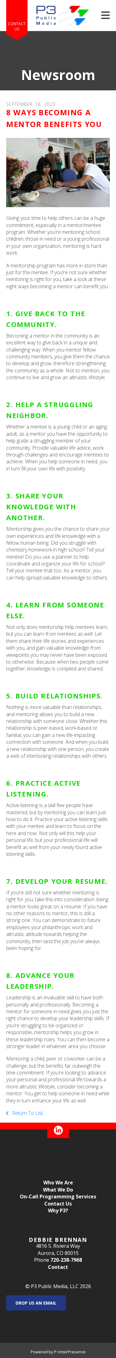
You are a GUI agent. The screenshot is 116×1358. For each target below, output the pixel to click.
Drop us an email (36, 1303)
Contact (58, 1267)
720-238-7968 (66, 1259)
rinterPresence (72, 1352)
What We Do (58, 1189)
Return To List (27, 1113)
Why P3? (58, 1210)
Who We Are (58, 1182)
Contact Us (17, 26)
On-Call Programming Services (58, 1196)
